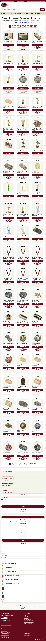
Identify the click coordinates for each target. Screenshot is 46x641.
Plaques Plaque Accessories (7, 476)
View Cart (6, 497)
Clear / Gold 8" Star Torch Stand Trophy (22, 236)
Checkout (23, 506)
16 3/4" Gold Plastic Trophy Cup (10, 563)
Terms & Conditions (4, 551)
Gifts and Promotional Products (8, 481)
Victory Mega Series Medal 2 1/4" (8, 344)
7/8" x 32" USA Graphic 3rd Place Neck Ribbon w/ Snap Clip (37, 258)
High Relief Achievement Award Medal (37, 409)
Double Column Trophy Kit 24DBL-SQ (11, 591)
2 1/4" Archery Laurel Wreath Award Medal (8, 172)
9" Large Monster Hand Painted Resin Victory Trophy (37, 150)
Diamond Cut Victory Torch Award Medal (22, 453)
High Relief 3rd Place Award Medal (8, 453)
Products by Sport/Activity (7, 492)
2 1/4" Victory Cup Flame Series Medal (8, 409)
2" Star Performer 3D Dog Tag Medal (22, 387)
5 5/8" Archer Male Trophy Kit (8, 64)
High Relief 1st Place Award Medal (22, 431)
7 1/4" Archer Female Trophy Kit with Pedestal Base (8, 85)
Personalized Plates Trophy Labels (8, 478)
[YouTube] (39, 639)
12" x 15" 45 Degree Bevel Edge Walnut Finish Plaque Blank (15, 587)
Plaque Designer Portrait (7, 41)
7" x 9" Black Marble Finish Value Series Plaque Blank (14, 595)
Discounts (26, 616)
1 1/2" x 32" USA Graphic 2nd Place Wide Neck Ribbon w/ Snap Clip (23, 279)
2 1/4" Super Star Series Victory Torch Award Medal (22, 322)
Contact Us (3, 553)
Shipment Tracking (5, 633)
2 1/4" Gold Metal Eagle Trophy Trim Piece (12, 583)
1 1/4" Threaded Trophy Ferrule (10, 571)
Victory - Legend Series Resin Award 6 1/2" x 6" (36, 85)
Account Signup (4, 555)
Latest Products (5, 488)
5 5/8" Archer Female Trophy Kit (37, 64)
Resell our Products (28, 623)
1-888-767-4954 (27, 631)
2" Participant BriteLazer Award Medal (37, 365)
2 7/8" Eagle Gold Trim (9, 567)
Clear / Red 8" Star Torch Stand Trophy (37, 215)
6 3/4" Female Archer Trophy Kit (21, 193)
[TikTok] (41, 639)
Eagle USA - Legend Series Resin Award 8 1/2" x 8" (8, 301)
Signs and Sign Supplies (6, 485)
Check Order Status (5, 634)
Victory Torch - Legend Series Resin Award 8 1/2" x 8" (22, 85)
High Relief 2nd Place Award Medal (37, 431)
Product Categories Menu (7, 471)
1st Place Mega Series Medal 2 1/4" (23, 344)
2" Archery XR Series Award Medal (37, 236)
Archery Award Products (19, 20)
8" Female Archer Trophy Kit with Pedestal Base (37, 193)
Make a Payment (4, 636)
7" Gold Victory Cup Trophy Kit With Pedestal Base (22, 107)
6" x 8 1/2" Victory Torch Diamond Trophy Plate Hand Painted (37, 129)
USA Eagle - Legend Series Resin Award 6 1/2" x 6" (22, 301)
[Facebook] (35, 639)
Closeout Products (5, 490)
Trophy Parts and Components (7, 474)
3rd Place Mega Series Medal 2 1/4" (7, 365)
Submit (23, 540)
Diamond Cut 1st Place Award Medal (36, 453)
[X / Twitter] (44, 639)
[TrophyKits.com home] (4, 5)
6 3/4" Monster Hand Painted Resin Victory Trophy (23, 150)
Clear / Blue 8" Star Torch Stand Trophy (8, 236)
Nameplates (39, 13)
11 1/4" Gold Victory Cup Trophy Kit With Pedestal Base (22, 129)
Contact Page (27, 633)
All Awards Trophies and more (7, 473)
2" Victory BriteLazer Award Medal (22, 365)
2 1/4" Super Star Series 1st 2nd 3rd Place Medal (37, 322)
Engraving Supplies (5, 480)
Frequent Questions (28, 619)
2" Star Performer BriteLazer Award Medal (8, 387)
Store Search (3, 547)
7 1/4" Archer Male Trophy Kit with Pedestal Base (22, 64)
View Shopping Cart (5, 637)
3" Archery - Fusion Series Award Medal (37, 42)
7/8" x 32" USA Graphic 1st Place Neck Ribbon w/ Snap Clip (8, 258)
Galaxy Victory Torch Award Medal (23, 409)
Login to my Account (5, 632)
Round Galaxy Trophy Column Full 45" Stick (12, 575)
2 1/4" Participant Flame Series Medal (36, 387)
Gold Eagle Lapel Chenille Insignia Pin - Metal (37, 301)
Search (42, 9)
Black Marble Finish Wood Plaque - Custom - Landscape (22, 42)
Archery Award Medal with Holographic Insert (8, 150)
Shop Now (3, 545)
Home (3, 13)
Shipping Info (4, 630)
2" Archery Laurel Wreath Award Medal (22, 172)
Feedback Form (27, 635)
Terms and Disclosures (6, 624)
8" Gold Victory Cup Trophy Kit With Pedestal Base (37, 107)
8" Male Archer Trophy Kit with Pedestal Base (22, 215)
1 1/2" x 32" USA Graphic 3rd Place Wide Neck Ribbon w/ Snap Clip (37, 279)
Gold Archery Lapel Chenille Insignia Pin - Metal (37, 172)
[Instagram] (37, 639)
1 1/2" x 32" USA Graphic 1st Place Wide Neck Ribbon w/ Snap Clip (8, 279)
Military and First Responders (7, 483)
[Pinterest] (42, 639)
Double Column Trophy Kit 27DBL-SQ (11, 579)
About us (26, 615)
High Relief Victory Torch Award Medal (8, 431)
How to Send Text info (28, 622)
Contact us (26, 618)
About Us (3, 549)
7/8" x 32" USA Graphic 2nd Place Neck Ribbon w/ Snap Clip (23, 258)
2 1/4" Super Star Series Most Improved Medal (7, 322)
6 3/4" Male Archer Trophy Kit (8, 215)
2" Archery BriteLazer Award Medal (8, 107)
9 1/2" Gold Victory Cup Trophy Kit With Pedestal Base (8, 129)
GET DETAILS (8, 44)
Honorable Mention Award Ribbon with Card (8, 193)
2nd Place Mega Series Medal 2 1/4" (36, 344)
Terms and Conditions (28, 620)
